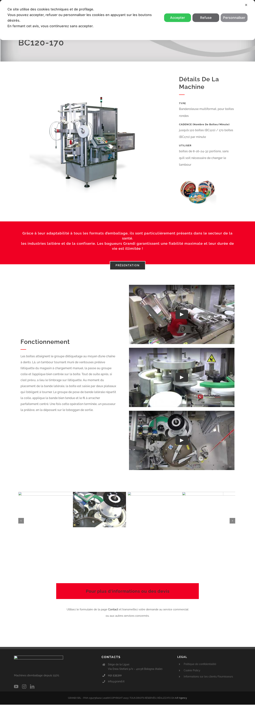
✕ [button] (246, 5)
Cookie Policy (192, 670)
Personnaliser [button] (234, 18)
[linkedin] (32, 686)
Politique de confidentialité (200, 664)
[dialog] (127, 20)
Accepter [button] (177, 18)
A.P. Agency (181, 698)
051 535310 (115, 675)
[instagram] (24, 686)
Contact (113, 609)
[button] (21, 521)
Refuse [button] (206, 18)
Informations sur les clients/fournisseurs (208, 676)
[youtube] (16, 686)
